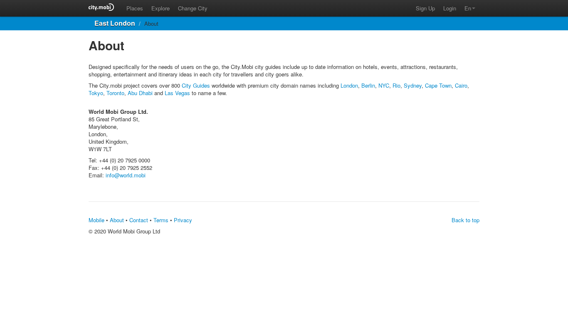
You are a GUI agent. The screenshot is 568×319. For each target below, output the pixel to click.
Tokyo (96, 93)
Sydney (413, 85)
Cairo (461, 85)
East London (114, 23)
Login (449, 8)
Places (134, 8)
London (349, 85)
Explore (160, 8)
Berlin (368, 85)
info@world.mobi (126, 175)
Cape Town (438, 85)
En (467, 8)
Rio (396, 85)
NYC (383, 85)
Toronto (115, 93)
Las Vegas (177, 93)
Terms (160, 220)
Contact (138, 220)
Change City (192, 8)
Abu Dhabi (140, 93)
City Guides (196, 85)
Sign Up (425, 8)
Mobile (96, 220)
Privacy (183, 220)
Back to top (465, 220)
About (117, 220)
